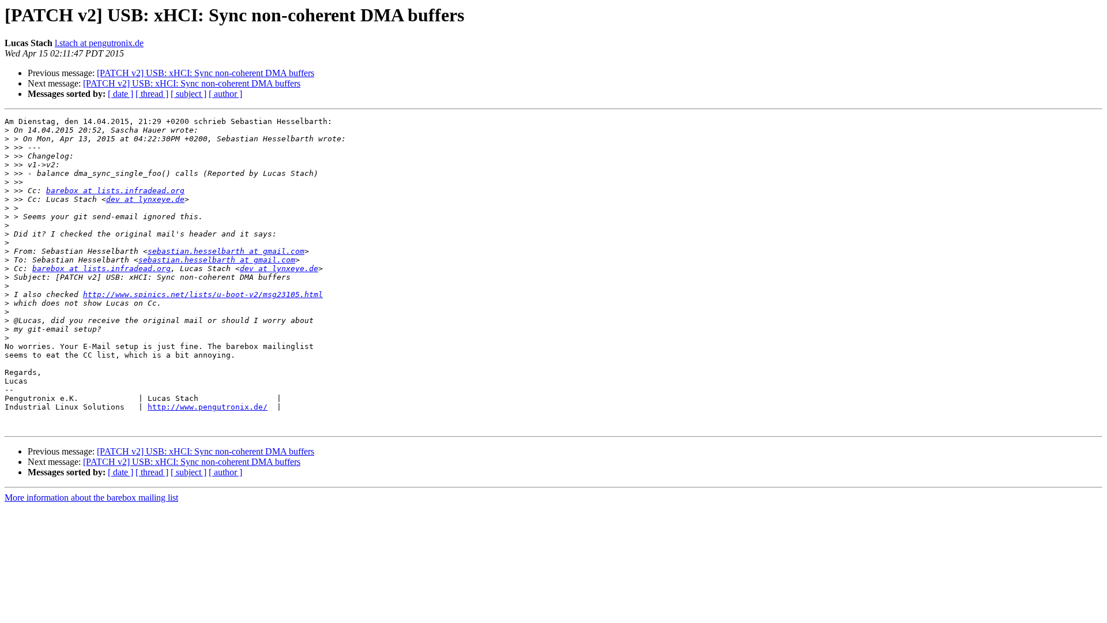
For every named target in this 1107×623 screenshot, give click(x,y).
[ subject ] (188, 94)
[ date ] (120, 94)
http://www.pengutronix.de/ (208, 407)
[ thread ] (151, 94)
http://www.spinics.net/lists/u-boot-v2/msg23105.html (203, 294)
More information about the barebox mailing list (91, 497)
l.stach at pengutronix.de (99, 43)
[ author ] (225, 94)
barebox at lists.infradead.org (115, 190)
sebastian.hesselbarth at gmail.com (226, 251)
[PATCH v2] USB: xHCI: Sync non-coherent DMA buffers (205, 73)
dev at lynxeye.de (145, 199)
